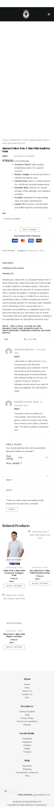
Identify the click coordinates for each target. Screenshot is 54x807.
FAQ (27, 776)
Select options (14, 586)
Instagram (27, 742)
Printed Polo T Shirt (19, 140)
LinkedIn (27, 745)
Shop (27, 687)
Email (9, 490)
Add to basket (30, 230)
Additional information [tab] (13, 268)
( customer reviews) (24, 156)
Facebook (27, 738)
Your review (14, 463)
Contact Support (27, 711)
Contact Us (27, 694)
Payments (27, 766)
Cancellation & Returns (27, 772)
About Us (27, 691)
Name (9, 480)
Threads (27, 752)
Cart (27, 697)
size (4, 213)
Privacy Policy (27, 718)
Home (5, 140)
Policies (27, 725)
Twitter (27, 748)
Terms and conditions (27, 721)
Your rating (9, 457)
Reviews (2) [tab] (8, 273)
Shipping (27, 769)
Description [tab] (8, 263)
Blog (27, 715)
